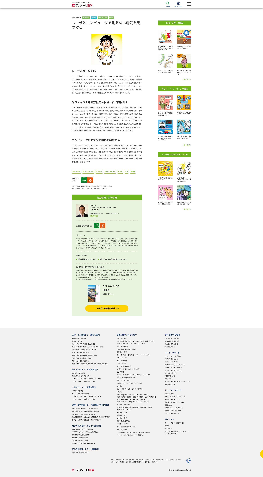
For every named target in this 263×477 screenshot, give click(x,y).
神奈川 (98, 347)
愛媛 (84, 361)
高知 (87, 361)
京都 (81, 355)
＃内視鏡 (99, 171)
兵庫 (87, 355)
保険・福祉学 (132, 426)
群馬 (84, 347)
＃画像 (133, 171)
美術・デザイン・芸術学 (143, 355)
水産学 (129, 410)
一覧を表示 (186, 79)
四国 (73, 361)
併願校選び (168, 405)
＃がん (120, 171)
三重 (87, 352)
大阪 (84, 355)
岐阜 (81, 352)
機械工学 (120, 395)
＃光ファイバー (110, 171)
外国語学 (120, 349)
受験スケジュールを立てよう (174, 408)
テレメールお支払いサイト (173, 370)
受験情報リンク (170, 384)
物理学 (111, 18)
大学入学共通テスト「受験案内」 (82, 429)
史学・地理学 (136, 341)
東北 (73, 344)
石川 (91, 350)
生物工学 (142, 399)
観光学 (139, 375)
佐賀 (91, 364)
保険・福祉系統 (122, 427)
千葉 (90, 347)
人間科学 (142, 343)
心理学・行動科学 (122, 343)
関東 (73, 347)
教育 (125, 352)
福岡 (82, 364)
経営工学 (135, 402)
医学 (125, 412)
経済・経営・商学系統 (124, 366)
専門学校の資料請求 (78, 373)
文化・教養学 (134, 343)
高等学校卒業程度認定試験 (80, 435)
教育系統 (119, 352)
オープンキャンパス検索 (173, 399)
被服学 (129, 432)
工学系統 (119, 392)
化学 (128, 389)
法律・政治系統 (122, 361)
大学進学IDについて (171, 359)
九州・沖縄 (75, 364)
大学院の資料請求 (77, 391)
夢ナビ (167, 426)
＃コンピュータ (88, 171)
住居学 (141, 432)
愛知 (84, 352)
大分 (85, 364)
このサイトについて (171, 362)
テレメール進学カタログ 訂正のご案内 (177, 382)
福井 (95, 350)
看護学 (119, 424)
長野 (85, 350)
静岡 (78, 352)
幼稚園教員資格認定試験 (80, 438)
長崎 (95, 364)
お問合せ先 (168, 379)
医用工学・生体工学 (142, 395)
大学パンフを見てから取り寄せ (175, 397)
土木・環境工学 (150, 397)
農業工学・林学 (133, 407)
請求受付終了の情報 (171, 344)
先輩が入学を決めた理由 (173, 411)
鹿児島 (102, 364)
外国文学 (127, 341)
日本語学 (127, 349)
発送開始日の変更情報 (172, 341)
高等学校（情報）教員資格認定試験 (83, 443)
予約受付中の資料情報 (172, 338)
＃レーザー (76, 171)
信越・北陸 (75, 350)
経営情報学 (136, 369)
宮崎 (88, 364)
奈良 (90, 355)
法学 (118, 363)
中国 (73, 358)
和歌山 (94, 355)
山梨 (101, 347)
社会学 (119, 375)
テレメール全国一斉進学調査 (174, 423)
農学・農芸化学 (122, 407)
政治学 (124, 363)
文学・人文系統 (122, 338)
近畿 (73, 355)
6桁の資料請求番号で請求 (80, 453)
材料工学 (120, 399)
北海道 (74, 341)
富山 (88, 350)
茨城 (78, 347)
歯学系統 (119, 415)
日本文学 (120, 341)
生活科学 (147, 432)
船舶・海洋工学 (144, 402)
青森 (78, 344)
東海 (73, 352)
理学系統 (119, 386)
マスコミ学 (146, 375)
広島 (87, 358)
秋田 (87, 344)
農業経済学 (143, 407)
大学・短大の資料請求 (79, 338)
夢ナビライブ (169, 428)
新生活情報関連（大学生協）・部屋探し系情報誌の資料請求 (91, 417)
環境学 (134, 375)
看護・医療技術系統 (123, 421)
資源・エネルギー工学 (124, 402)
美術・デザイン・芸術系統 (125, 355)
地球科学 (140, 389)
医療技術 (93, 18)
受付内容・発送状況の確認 (173, 367)
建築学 (142, 397)
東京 (93, 347)
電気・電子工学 (102, 18)
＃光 (126, 171)
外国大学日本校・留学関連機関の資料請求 (85, 411)
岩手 (81, 344)
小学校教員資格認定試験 (80, 440)
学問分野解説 (169, 394)
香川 (78, 361)
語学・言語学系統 (122, 346)
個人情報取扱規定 (170, 373)
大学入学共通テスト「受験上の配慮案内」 (85, 432)
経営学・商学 (127, 369)
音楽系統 (119, 358)
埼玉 (87, 347)
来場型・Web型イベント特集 (174, 402)
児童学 (135, 432)
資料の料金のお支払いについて (175, 365)
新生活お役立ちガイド (172, 413)
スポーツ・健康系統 (123, 435)
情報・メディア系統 (123, 380)
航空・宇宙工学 (129, 395)
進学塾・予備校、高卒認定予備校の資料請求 (86, 420)
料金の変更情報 (170, 347)
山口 (90, 358)
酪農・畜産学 (121, 410)
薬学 (125, 418)
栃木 (81, 347)
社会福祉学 (126, 375)
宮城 (84, 344)
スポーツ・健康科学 (137, 435)
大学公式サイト (108, 294)
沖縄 (106, 364)
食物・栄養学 (121, 432)
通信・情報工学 (133, 397)
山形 (90, 344)
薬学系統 (119, 418)
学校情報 (106, 290)
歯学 (125, 415)
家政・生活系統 (122, 429)
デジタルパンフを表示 (111, 286)
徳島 (81, 361)
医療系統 (119, 412)
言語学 (134, 349)
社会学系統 (120, 372)
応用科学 (135, 399)
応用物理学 (86, 18)
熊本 (98, 364)
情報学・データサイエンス (125, 383)
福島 (93, 344)
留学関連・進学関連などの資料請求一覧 (85, 408)
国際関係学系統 (122, 377)
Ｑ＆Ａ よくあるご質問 (173, 356)
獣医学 (150, 407)
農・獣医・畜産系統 (123, 404)
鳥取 (78, 358)
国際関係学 (131, 377)
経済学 (119, 369)
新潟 (82, 350)
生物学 (134, 389)
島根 (84, 358)
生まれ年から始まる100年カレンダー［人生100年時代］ (177, 432)
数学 (118, 389)
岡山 (81, 358)
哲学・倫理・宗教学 (147, 341)
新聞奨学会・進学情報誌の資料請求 (83, 414)
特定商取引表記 (170, 376)
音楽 (125, 357)
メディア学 (138, 383)
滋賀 (78, 355)
